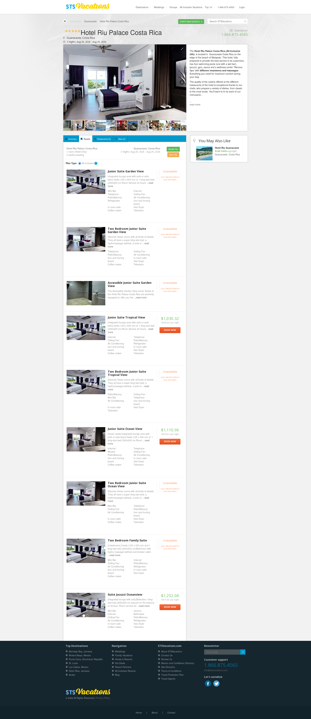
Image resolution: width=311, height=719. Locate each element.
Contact (171, 712)
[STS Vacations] (88, 691)
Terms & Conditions (171, 670)
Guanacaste (90, 21)
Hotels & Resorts (123, 659)
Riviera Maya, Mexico (80, 655)
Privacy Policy (103, 698)
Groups (173, 7)
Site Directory (168, 667)
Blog (117, 674)
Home (139, 712)
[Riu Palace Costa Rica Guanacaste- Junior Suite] (86, 182)
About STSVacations (171, 651)
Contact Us (167, 655)
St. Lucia (73, 663)
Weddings (159, 7)
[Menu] (87, 5)
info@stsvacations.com (216, 670)
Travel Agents (168, 678)
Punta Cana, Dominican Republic (86, 659)
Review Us (166, 659)
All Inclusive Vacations (191, 7)
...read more (140, 297)
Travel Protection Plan (172, 674)
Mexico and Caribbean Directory (177, 663)
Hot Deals (120, 663)
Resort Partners (123, 667)
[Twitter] (216, 683)
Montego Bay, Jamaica (80, 651)
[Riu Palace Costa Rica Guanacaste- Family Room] (86, 551)
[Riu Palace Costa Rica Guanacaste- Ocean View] (86, 439)
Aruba (72, 674)
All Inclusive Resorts (125, 670)
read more (195, 104)
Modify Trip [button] (173, 149)
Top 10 (209, 7)
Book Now (170, 330)
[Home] (65, 21)
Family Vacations (123, 655)
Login (242, 7)
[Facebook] (208, 683)
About (155, 712)
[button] (191, 21)
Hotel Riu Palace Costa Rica (114, 21)
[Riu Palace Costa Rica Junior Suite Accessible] (86, 293)
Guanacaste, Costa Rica (81, 38)
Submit (242, 652)
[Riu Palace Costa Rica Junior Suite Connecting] (86, 239)
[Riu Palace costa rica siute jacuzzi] (86, 605)
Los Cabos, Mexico (78, 667)
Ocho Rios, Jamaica (79, 670)
